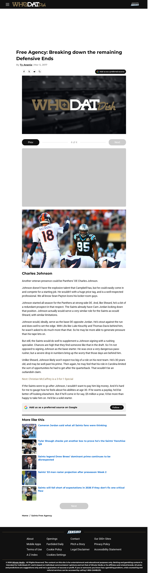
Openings (52, 538)
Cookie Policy (54, 549)
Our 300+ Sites (102, 538)
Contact (75, 538)
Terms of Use (34, 549)
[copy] (40, 72)
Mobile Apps (34, 544)
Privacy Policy (102, 544)
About (30, 538)
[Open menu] (7, 4)
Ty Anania (26, 64)
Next (117, 142)
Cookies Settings (56, 554)
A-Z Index (32, 554)
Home (25, 515)
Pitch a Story (78, 544)
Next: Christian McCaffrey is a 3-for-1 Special (47, 378)
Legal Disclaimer (80, 549)
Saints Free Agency (41, 515)
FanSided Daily (55, 544)
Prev (30, 142)
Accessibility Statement (107, 549)
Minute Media (18, 562)
